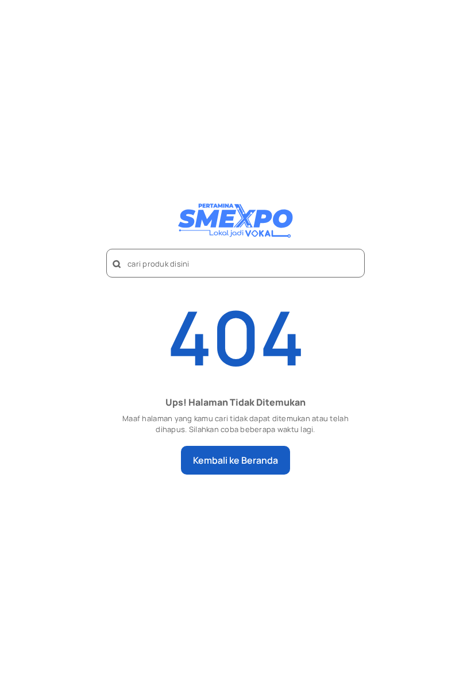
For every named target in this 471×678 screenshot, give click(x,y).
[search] (117, 264)
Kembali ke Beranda (235, 460)
